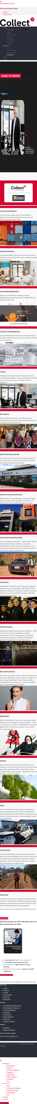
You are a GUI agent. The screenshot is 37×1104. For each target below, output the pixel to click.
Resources (6, 999)
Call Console (10, 39)
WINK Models (4, 716)
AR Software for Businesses (12, 1006)
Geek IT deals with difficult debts (11, 537)
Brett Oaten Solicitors (7, 671)
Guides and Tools (11, 52)
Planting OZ (4, 895)
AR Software (10, 30)
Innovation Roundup (12, 50)
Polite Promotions (6, 627)
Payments (9, 36)
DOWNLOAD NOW (6, 975)
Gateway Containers (7, 251)
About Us (6, 997)
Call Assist (9, 43)
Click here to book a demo (9, 8)
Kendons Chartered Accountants (11, 494)
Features (5, 28)
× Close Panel (4, 1103)
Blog (8, 48)
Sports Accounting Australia (9, 454)
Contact (5, 59)
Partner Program (9, 1021)
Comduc (3, 372)
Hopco (2, 805)
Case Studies (10, 54)
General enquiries (9, 1030)
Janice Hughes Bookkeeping (9, 291)
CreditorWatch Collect (7, 3)
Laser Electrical (5, 850)
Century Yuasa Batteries (8, 211)
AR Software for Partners (11, 1008)
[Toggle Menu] (0, 1)
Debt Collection (11, 41)
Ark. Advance (4, 414)
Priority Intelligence (12, 34)
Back (8, 1081)
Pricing (5, 57)
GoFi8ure (3, 761)
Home (5, 988)
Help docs (6, 1028)
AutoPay (9, 32)
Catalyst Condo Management (10, 331)
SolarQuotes (4, 582)
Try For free (7, 14)
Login (5, 12)
